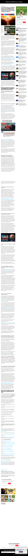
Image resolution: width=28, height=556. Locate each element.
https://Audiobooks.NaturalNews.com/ (6, 460)
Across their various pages (7, 140)
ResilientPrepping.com (5, 462)
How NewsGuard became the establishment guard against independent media (22, 101)
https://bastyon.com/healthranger (8, 446)
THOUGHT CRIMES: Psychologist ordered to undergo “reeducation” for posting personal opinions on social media (23, 53)
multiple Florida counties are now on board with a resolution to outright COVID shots (7, 199)
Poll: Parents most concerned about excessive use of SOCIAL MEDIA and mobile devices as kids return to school (23, 31)
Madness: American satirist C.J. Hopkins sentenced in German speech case (22, 65)
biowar (11, 471)
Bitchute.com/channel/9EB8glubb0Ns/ (9, 451)
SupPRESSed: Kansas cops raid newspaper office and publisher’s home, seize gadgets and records (22, 89)
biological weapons (7, 471)
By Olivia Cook (22, 32)
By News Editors (22, 44)
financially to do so (8, 270)
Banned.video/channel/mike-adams (10, 442)
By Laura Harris (22, 51)
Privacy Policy (20, 550)
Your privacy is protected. (4, 485)
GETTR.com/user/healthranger (7, 448)
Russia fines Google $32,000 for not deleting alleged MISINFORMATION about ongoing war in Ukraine (23, 50)
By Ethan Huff (22, 59)
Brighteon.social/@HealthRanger (10, 437)
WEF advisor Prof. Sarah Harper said (8, 322)
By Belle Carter (22, 55)
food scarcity (7, 352)
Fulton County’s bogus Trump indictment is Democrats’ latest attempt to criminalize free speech (23, 104)
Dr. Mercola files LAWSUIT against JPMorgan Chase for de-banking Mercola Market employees (22, 68)
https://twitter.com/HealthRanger (7, 445)
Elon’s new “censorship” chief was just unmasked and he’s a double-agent (23, 93)
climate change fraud (4, 299)
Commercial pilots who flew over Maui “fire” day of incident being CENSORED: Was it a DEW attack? (22, 62)
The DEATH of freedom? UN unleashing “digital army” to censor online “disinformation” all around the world (23, 57)
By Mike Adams (22, 41)
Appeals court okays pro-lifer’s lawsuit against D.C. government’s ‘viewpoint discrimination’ (22, 86)
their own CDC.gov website (8, 109)
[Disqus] (8, 514)
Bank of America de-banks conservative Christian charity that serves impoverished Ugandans (22, 46)
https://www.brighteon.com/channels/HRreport (7, 434)
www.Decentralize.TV (4, 431)
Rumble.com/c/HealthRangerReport (8, 449)
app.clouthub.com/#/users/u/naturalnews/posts (7, 453)
